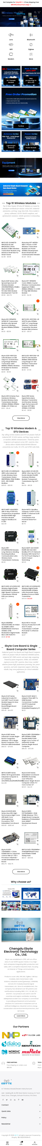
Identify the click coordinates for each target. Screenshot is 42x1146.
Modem (11, 59)
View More (21, 418)
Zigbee (31, 49)
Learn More (21, 1016)
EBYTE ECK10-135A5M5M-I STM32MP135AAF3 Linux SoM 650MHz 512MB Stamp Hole (31, 853)
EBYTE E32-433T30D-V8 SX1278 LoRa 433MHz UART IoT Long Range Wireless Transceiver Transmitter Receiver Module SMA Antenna (30, 324)
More (31, 59)
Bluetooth (31, 40)
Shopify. (14, 1137)
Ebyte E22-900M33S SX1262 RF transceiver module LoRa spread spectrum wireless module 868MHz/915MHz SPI (10, 324)
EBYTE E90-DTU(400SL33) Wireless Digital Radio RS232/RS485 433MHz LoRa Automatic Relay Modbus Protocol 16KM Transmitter (31, 591)
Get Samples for (13, 2)
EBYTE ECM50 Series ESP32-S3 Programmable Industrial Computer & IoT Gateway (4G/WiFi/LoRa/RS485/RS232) (12, 777)
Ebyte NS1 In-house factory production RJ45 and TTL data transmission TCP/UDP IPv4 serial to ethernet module (31, 628)
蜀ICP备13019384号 (24, 1137)
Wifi (11, 49)
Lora (11, 40)
